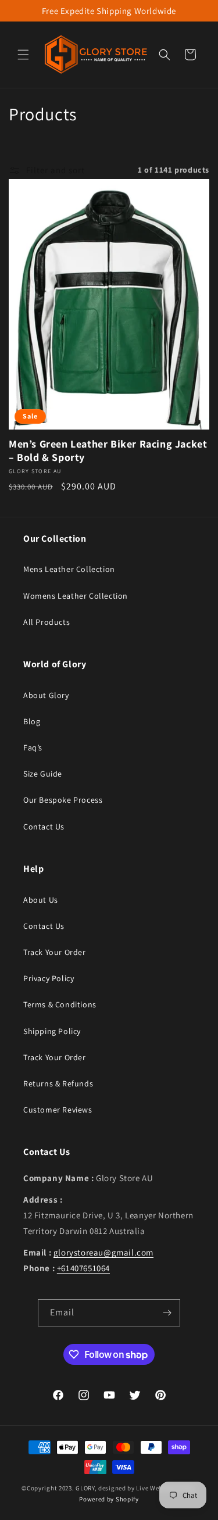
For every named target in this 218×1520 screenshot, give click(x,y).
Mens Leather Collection (69, 569)
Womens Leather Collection (75, 596)
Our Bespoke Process (62, 800)
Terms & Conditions (60, 1004)
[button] (23, 54)
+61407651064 (83, 1268)
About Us (40, 900)
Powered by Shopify (109, 1499)
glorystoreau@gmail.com (103, 1252)
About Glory (46, 695)
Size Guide (42, 773)
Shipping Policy (52, 1031)
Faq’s (32, 747)
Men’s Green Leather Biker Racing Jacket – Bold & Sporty (108, 450)
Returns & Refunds (58, 1083)
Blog (31, 721)
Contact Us (44, 826)
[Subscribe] (167, 1312)
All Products (46, 622)
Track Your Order (54, 952)
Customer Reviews (57, 1109)
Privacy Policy (48, 978)
